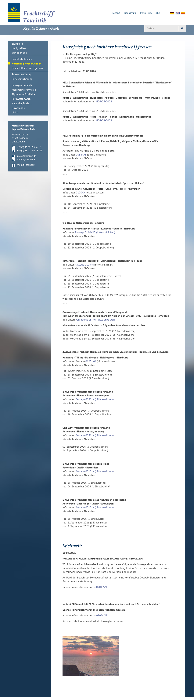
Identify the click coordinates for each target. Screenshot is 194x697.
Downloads (18, 108)
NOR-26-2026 (104, 120)
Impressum (146, 13)
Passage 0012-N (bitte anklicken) (94, 507)
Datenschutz (130, 13)
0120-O (80, 192)
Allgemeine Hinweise (24, 89)
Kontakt (116, 13)
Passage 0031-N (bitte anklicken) (94, 435)
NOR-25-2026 (104, 101)
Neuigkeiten (19, 48)
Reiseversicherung (22, 79)
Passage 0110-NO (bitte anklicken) (95, 232)
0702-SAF (101, 615)
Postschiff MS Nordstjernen (27, 68)
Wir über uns (19, 52)
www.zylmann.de (26, 159)
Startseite (17, 43)
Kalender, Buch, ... (22, 103)
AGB (158, 13)
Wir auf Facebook (25, 165)
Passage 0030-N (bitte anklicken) (94, 399)
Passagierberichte (22, 85)
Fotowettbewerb (21, 99)
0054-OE (81, 154)
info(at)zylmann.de (26, 156)
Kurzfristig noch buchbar (26, 63)
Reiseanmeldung (21, 74)
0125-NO (90, 361)
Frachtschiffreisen (22, 59)
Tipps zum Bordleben (24, 94)
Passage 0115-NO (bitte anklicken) (95, 319)
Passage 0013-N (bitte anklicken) (94, 471)
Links (15, 112)
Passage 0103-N (84, 264)
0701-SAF (101, 587)
